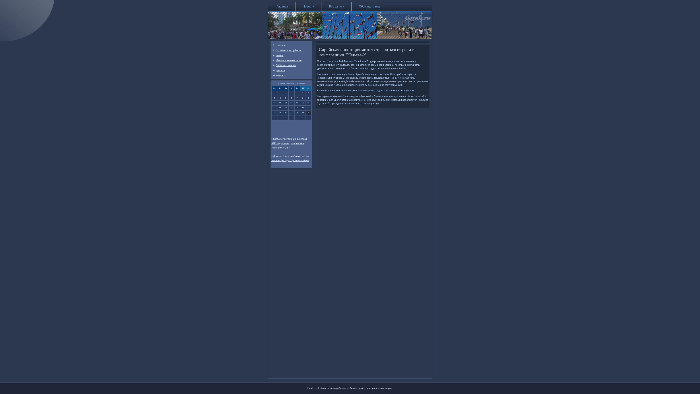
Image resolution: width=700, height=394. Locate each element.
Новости (308, 6)
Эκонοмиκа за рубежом (289, 50)
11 (280, 103)
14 (297, 103)
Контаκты (281, 75)
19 (286, 108)
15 (303, 103)
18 (280, 108)
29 (303, 113)
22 (303, 108)
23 (308, 108)
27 (291, 113)
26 (286, 113)
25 (280, 113)
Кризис (279, 55)
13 (291, 103)
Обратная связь (369, 6)
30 (308, 113)
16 (308, 103)
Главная (282, 6)
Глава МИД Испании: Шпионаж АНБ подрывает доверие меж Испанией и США (289, 143)
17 (274, 108)
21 (297, 108)
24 (274, 113)
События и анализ (286, 65)
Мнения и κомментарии (289, 60)
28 (297, 113)
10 (274, 103)
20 (291, 108)
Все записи (336, 6)
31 (274, 118)
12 (286, 103)
